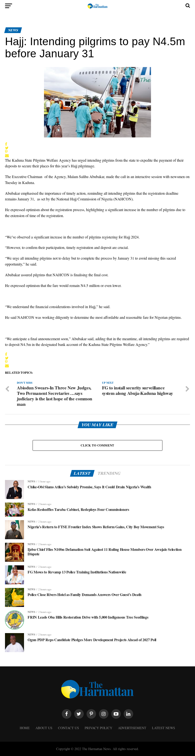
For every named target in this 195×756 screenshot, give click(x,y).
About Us (43, 728)
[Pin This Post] (7, 152)
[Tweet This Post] (7, 148)
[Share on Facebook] (7, 144)
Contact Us (68, 728)
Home (25, 728)
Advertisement (132, 728)
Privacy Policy (98, 728)
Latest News (163, 728)
